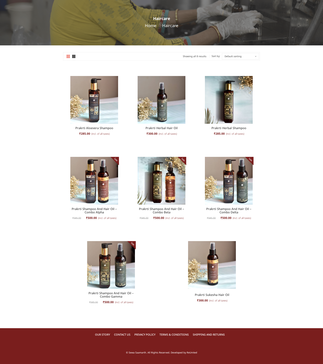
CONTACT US (122, 334)
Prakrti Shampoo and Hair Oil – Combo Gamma (111, 294)
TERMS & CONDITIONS (174, 334)
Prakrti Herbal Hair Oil (162, 128)
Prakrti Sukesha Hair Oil (212, 295)
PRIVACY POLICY (144, 334)
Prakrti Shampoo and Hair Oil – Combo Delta (228, 210)
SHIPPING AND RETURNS (209, 334)
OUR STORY (102, 334)
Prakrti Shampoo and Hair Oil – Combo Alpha (94, 210)
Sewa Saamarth (137, 352)
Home (150, 25)
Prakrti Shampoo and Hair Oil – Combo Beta (161, 210)
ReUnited (192, 352)
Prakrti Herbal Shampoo (228, 128)
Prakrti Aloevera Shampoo (94, 128)
